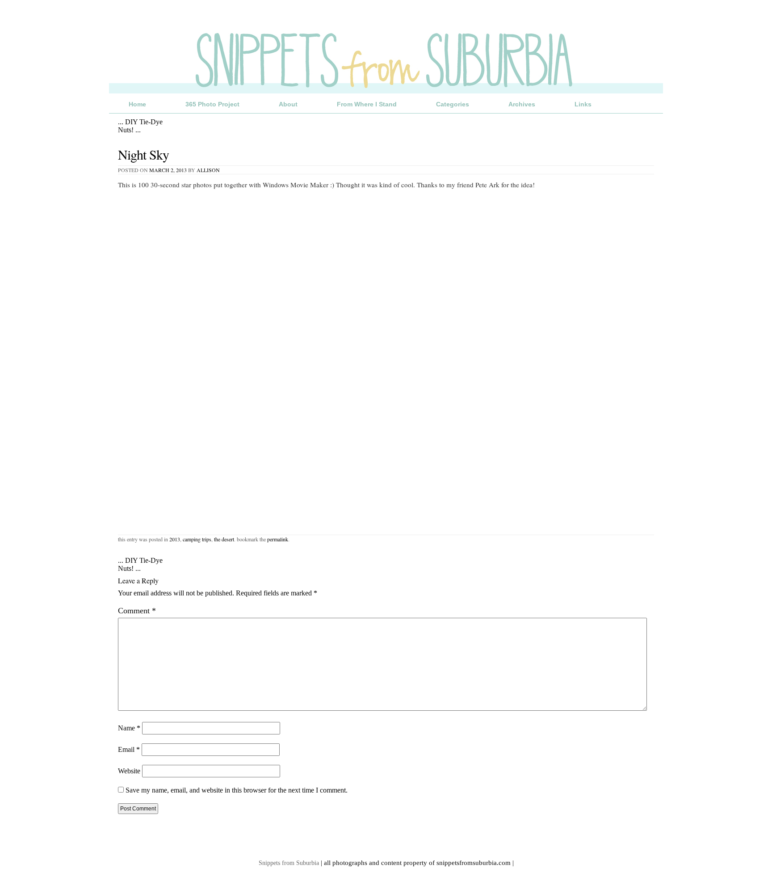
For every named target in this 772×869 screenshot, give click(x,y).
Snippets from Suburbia (289, 862)
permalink (277, 539)
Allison (208, 169)
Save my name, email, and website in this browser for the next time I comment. (237, 790)
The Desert (224, 539)
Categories (452, 104)
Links (583, 104)
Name (129, 728)
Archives (521, 104)
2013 (174, 539)
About (288, 104)
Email (129, 749)
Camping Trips (197, 539)
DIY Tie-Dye (140, 122)
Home (137, 104)
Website (129, 771)
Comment (137, 610)
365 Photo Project (212, 104)
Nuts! (129, 130)
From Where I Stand (367, 104)
